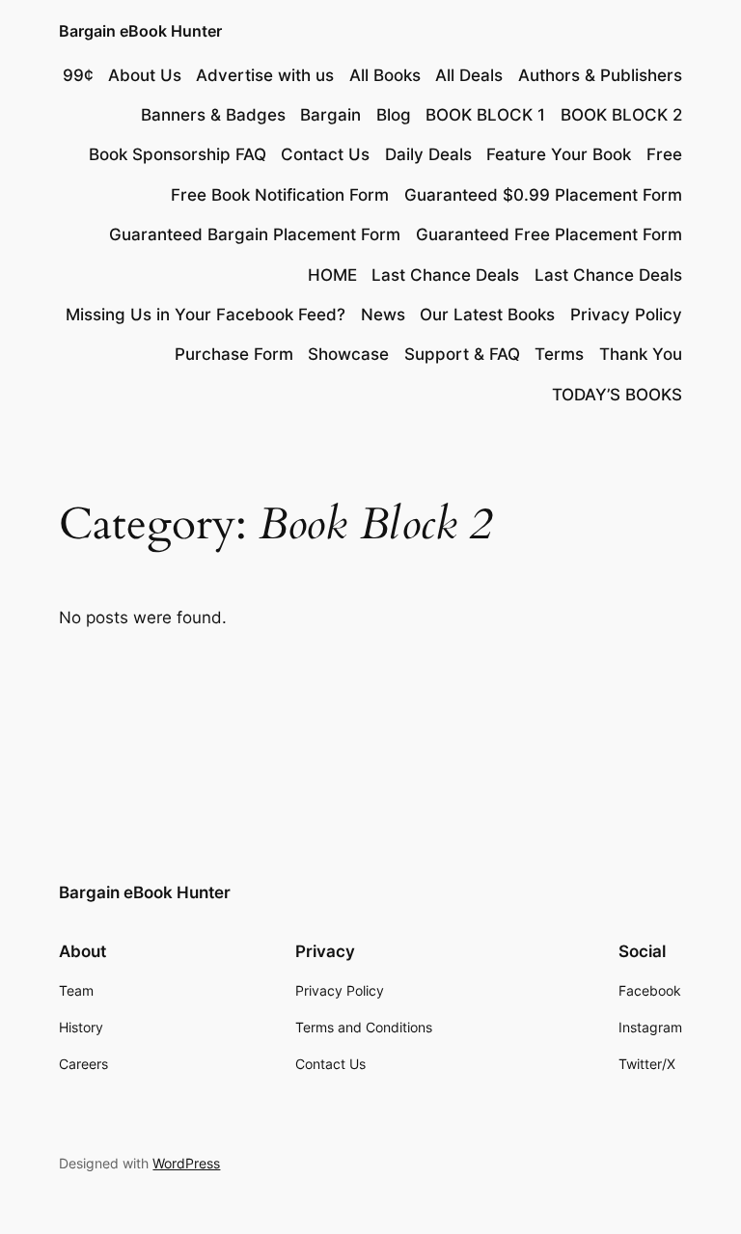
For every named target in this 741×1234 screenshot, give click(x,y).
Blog (393, 114)
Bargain (330, 114)
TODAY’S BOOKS (617, 394)
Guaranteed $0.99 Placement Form (543, 195)
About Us (144, 75)
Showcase (348, 354)
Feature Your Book (558, 154)
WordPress (186, 1163)
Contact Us (325, 154)
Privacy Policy (626, 314)
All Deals (469, 75)
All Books (385, 75)
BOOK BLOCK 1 (485, 114)
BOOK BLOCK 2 (621, 114)
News (383, 314)
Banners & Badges (213, 114)
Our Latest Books (487, 314)
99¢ (78, 75)
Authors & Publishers (600, 75)
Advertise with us (265, 75)
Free (664, 154)
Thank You (640, 354)
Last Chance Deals (445, 275)
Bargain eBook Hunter (140, 31)
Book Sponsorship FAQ (177, 154)
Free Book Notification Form (280, 195)
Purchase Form (234, 354)
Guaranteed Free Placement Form (549, 234)
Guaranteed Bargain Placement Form (254, 234)
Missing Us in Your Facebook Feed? (205, 314)
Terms (559, 354)
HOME (332, 275)
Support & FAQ (462, 354)
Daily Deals (428, 154)
